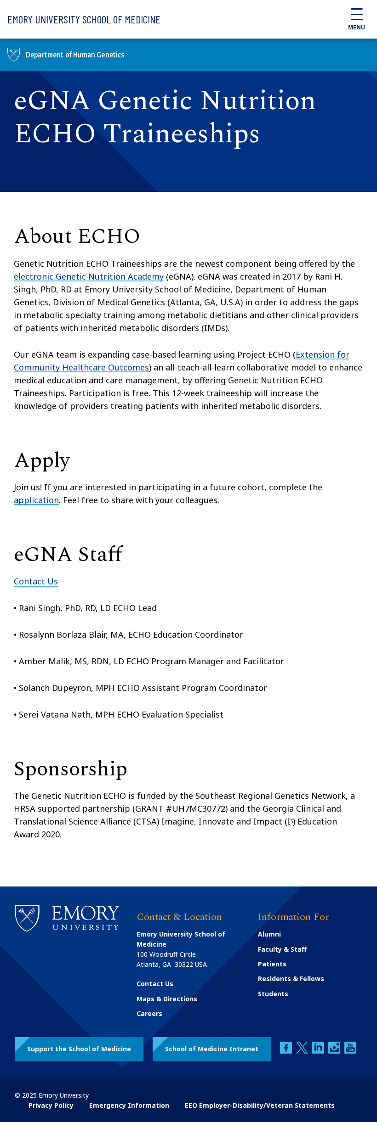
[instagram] (335, 1051)
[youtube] (350, 1051)
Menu (356, 27)
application (36, 499)
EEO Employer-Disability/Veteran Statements (260, 1105)
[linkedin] (319, 1051)
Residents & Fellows (291, 978)
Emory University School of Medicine (83, 19)
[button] (79, 1049)
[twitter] (303, 1051)
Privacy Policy (51, 1105)
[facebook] (287, 1051)
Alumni (269, 934)
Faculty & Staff (282, 949)
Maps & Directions (167, 998)
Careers (149, 1013)
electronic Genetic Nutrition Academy (89, 276)
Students (273, 993)
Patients (272, 963)
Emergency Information (129, 1105)
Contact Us (36, 581)
